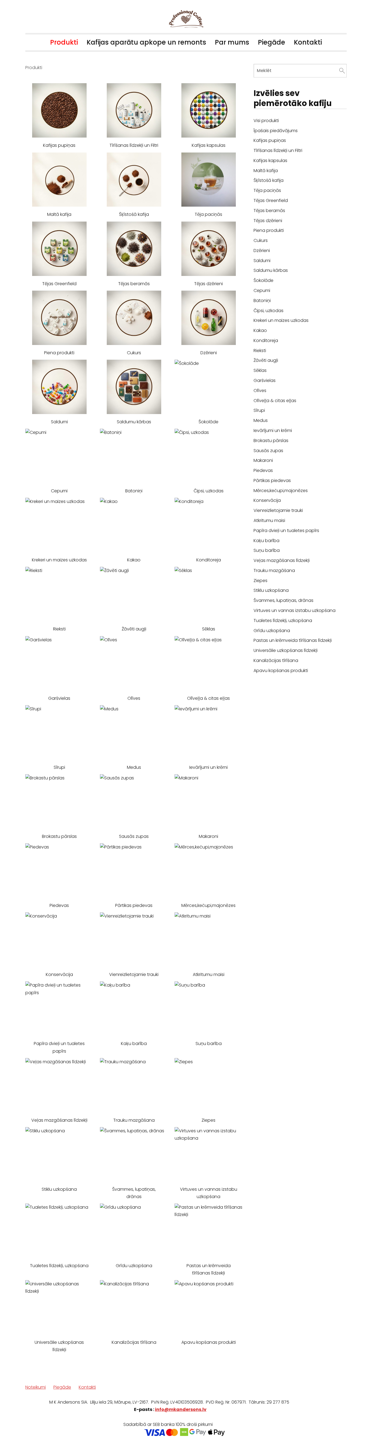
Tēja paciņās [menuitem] (267, 190)
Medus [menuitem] (261, 420)
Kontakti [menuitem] (308, 42)
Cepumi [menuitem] (262, 290)
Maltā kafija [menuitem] (266, 170)
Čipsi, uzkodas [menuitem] (268, 310)
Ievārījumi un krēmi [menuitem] (273, 430)
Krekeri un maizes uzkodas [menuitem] (281, 320)
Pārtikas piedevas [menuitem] (272, 480)
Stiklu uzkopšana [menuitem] (271, 590)
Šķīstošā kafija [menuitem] (268, 180)
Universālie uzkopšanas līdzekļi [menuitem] (286, 650)
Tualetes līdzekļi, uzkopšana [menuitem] (283, 620)
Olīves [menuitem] (260, 390)
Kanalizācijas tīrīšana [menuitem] (276, 660)
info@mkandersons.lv (180, 1409)
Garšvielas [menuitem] (265, 380)
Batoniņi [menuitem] (262, 300)
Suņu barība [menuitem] (267, 550)
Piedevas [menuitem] (263, 470)
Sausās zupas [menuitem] (268, 450)
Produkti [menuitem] (64, 42)
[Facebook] (329, 1431)
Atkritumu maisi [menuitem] (269, 520)
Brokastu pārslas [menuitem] (271, 440)
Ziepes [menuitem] (260, 580)
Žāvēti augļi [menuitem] (266, 360)
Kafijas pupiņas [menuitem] (270, 140)
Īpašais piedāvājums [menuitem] (276, 131)
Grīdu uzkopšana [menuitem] (272, 630)
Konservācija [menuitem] (267, 500)
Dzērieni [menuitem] (262, 250)
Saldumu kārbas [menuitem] (271, 270)
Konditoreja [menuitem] (266, 340)
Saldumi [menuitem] (262, 260)
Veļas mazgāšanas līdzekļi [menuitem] (282, 560)
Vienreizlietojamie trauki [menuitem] (278, 510)
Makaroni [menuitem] (263, 460)
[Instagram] (341, 1431)
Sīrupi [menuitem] (259, 410)
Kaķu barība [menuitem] (266, 540)
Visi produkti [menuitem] (266, 120)
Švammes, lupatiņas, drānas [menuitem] (283, 600)
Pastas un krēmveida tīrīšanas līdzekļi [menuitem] (293, 640)
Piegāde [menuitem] (271, 42)
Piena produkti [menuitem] (269, 230)
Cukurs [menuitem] (261, 240)
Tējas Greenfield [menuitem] (271, 200)
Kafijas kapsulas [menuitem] (270, 160)
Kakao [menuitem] (260, 330)
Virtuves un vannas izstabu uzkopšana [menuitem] (295, 610)
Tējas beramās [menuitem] (269, 210)
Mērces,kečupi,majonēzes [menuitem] (281, 490)
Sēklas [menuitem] (260, 370)
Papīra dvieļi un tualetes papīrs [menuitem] (286, 530)
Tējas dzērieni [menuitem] (268, 220)
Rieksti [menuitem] (260, 350)
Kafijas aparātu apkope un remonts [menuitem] (146, 42)
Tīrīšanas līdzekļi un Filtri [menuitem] (278, 150)
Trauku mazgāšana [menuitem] (274, 570)
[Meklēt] (342, 70)
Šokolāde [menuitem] (263, 280)
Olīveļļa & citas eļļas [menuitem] (275, 400)
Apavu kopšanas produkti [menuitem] (281, 670)
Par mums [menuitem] (232, 42)
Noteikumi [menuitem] (35, 1387)
